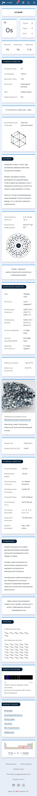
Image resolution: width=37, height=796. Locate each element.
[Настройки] (23, 2)
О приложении (25, 764)
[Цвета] (28, 2)
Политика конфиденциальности (19, 774)
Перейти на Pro (18, 779)
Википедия (8, 711)
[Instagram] (18, 785)
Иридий (26, 753)
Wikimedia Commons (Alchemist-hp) (17, 420)
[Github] (14, 785)
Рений (10, 753)
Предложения (11, 764)
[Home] (3, 2)
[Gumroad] (23, 785)
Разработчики (18, 769)
